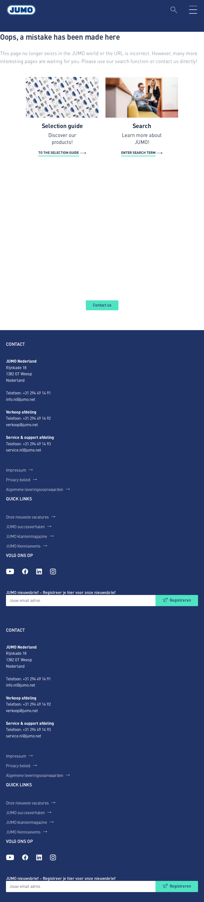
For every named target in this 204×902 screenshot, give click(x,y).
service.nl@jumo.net (23, 449)
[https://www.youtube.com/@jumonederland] (10, 571)
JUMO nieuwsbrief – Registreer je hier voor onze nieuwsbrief (60, 592)
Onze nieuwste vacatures (27, 517)
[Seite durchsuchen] (174, 10)
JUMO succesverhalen (25, 526)
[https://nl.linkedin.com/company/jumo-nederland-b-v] (39, 571)
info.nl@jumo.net (20, 399)
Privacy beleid (18, 479)
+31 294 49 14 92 (37, 418)
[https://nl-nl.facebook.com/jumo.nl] (25, 571)
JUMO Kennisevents (23, 546)
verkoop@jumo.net (22, 424)
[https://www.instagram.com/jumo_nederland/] (53, 571)
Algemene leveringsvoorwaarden (34, 489)
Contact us (102, 305)
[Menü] (193, 10)
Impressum (16, 470)
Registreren (180, 600)
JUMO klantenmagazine (26, 536)
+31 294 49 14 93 (37, 443)
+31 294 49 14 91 (37, 392)
